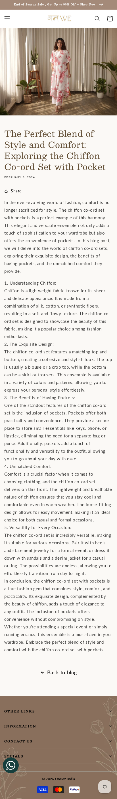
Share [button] (16, 190)
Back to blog (62, 672)
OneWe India (65, 779)
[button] (7, 18)
